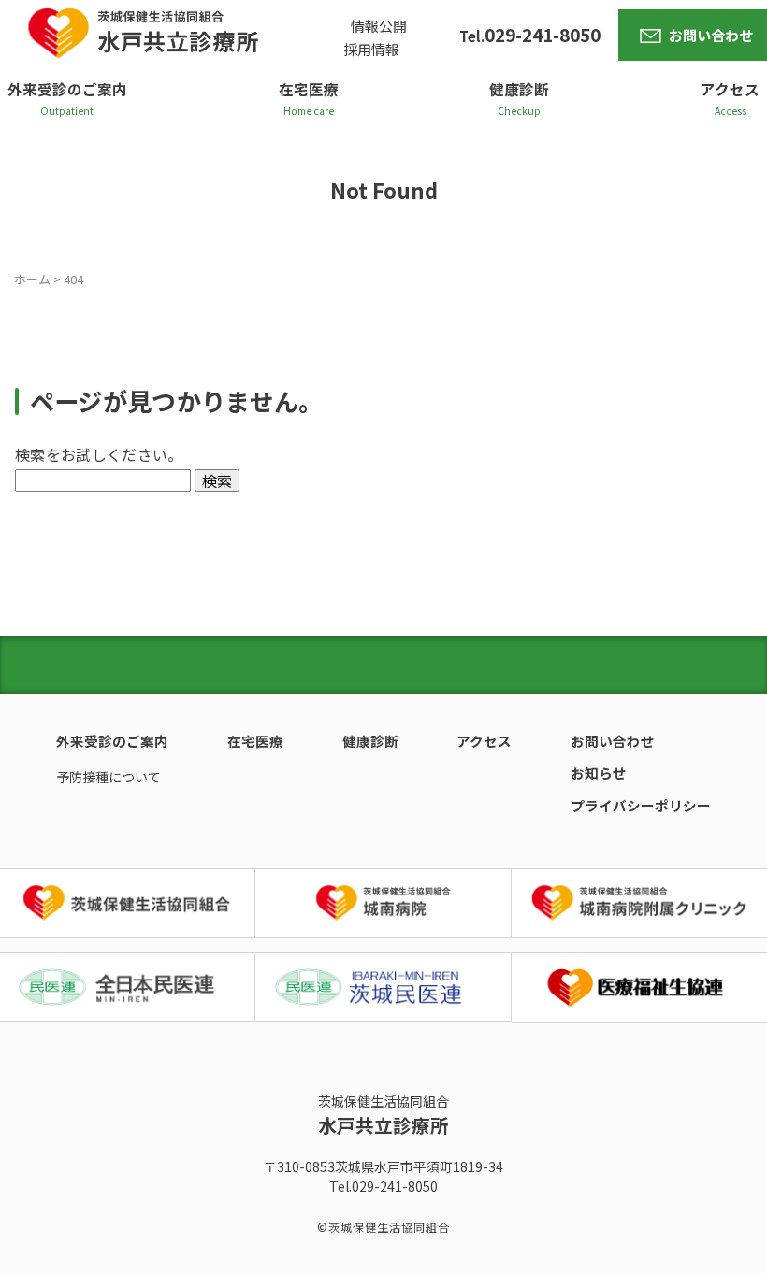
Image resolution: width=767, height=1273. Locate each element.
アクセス (730, 89)
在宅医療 (309, 89)
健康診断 (519, 89)
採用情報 (371, 49)
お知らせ (599, 772)
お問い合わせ (711, 35)
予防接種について (108, 776)
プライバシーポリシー (641, 805)
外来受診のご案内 (67, 89)
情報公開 (379, 26)
